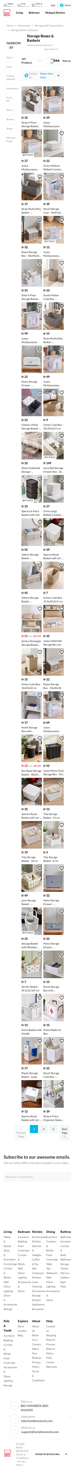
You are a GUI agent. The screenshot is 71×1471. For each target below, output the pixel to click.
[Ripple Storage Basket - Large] (31, 1063)
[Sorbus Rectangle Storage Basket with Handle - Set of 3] (31, 631)
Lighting (8, 1291)
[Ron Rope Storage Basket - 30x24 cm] (31, 761)
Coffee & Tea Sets (36, 1264)
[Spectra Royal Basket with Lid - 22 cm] (53, 545)
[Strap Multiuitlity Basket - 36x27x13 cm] (31, 199)
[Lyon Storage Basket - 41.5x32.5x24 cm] (31, 890)
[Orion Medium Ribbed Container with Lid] (53, 156)
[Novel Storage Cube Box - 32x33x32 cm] (53, 1063)
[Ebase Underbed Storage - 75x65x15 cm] (31, 458)
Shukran (36, 1357)
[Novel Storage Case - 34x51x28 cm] (53, 199)
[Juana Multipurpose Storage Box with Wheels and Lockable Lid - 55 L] (53, 112)
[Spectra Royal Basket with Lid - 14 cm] (31, 804)
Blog (20, 1335)
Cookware (38, 1273)
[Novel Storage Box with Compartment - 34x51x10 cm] (31, 717)
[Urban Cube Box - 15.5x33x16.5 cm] (53, 588)
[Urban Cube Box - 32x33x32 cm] (31, 674)
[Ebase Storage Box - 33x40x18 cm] (53, 674)
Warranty (51, 1366)
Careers (36, 1344)
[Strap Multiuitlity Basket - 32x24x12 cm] (53, 328)
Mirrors (64, 1273)
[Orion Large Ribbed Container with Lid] (53, 501)
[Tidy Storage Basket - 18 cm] (31, 847)
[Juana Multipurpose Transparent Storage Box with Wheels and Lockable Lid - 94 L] (53, 717)
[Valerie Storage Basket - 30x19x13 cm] (31, 588)
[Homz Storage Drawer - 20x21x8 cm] (31, 372)
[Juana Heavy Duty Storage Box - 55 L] (53, 761)
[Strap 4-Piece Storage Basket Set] (31, 112)
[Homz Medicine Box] (53, 1020)
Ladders (64, 1277)
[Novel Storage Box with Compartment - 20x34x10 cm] (53, 977)
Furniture (23, 1237)
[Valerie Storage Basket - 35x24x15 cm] (31, 545)
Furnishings (10, 1264)
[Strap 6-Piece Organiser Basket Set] (53, 1106)
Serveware (38, 1309)
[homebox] (8, 12)
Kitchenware (39, 1237)
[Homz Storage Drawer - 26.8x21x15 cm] (53, 890)
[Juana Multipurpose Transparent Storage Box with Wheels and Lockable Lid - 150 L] (31, 328)
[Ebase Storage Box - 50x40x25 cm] (31, 242)
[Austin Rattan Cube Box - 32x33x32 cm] (53, 285)
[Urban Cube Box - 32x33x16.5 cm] (53, 415)
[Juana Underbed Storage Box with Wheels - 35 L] (53, 631)
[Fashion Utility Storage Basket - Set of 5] (31, 415)
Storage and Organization (49, 25)
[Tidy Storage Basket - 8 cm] (53, 847)
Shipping (51, 1335)
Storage (8, 1309)
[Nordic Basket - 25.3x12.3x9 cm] (31, 977)
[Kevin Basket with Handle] (31, 1020)
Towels (64, 1268)
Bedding (22, 1241)
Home (10, 25)
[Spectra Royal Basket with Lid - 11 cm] (31, 1106)
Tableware (52, 1273)
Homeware (24, 25)
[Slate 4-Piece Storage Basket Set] (31, 285)
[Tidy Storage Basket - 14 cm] (53, 804)
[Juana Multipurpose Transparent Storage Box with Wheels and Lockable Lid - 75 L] (53, 372)
